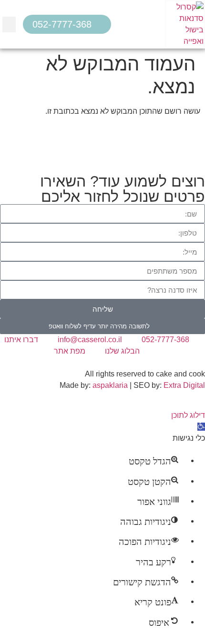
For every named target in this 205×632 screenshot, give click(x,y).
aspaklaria (110, 385)
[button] (9, 24)
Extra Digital (184, 385)
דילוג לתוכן (188, 415)
